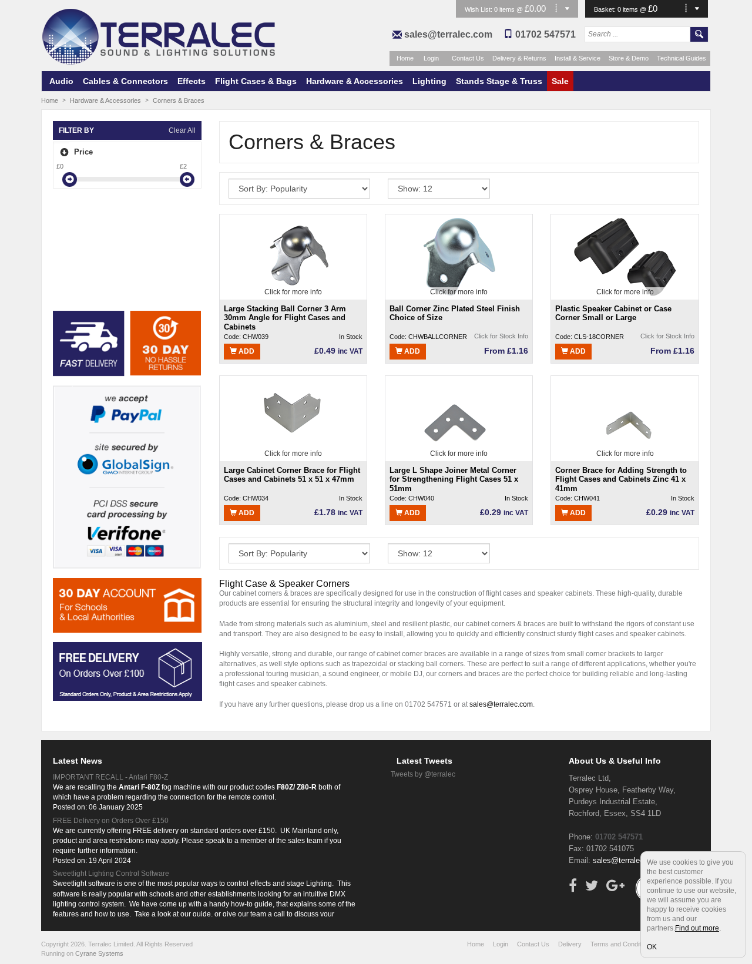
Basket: (605, 9)
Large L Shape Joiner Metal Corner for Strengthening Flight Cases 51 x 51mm (454, 479)
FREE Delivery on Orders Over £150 (111, 821)
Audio (61, 81)
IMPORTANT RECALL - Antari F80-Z (110, 777)
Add (245, 351)
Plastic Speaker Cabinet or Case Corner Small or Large (613, 313)
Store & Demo (629, 58)
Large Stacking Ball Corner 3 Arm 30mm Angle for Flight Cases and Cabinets (285, 317)
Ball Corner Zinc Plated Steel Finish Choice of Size (455, 313)
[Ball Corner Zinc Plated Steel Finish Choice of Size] (459, 256)
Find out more (697, 928)
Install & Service (577, 58)
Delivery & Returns (519, 58)
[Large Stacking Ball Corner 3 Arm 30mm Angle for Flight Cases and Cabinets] (293, 256)
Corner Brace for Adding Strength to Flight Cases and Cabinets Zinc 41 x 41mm (621, 479)
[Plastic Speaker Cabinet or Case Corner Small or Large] (625, 256)
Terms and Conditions (621, 944)
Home (405, 58)
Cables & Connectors (125, 81)
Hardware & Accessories (354, 81)
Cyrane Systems (99, 953)
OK (652, 947)
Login (431, 58)
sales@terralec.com (448, 34)
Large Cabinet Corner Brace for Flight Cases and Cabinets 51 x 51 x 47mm (292, 475)
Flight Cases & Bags (256, 81)
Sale (560, 81)
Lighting (429, 81)
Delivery (570, 944)
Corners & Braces (178, 100)
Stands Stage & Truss (499, 81)
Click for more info (293, 292)
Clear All (182, 130)
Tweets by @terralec (423, 774)
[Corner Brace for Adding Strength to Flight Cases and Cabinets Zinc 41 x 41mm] (625, 418)
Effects (191, 81)
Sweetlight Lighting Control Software (111, 873)
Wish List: (479, 9)
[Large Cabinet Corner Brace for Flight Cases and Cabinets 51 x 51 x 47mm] (293, 418)
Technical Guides (681, 58)
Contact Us (468, 58)
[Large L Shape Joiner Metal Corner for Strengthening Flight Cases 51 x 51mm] (459, 418)
